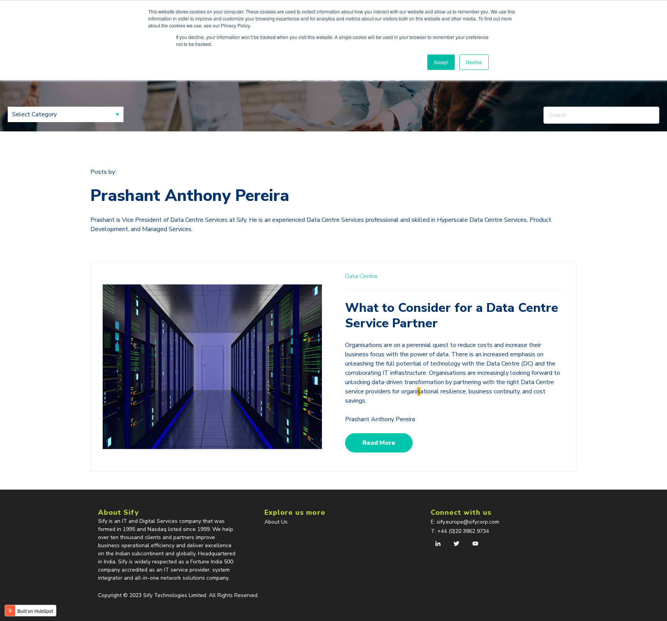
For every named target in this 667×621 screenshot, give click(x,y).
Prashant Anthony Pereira (380, 419)
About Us (276, 522)
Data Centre (361, 276)
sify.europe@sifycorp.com (469, 522)
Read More (378, 443)
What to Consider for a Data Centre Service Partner (451, 315)
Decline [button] (474, 62)
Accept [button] (441, 62)
